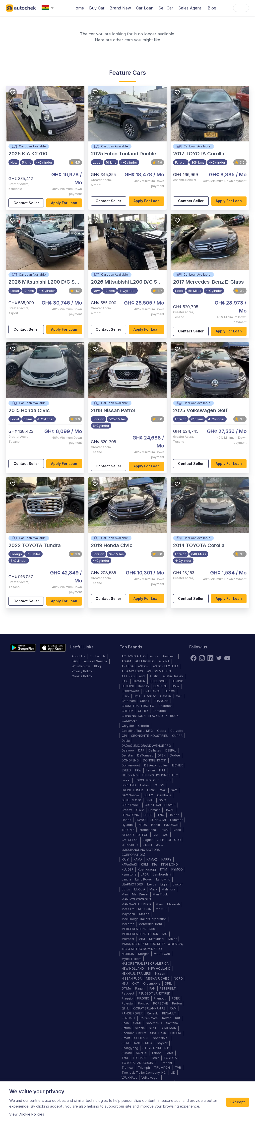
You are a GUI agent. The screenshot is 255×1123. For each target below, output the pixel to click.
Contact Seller (26, 203)
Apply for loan (64, 203)
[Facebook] (193, 658)
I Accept (237, 1102)
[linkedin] (210, 658)
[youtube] (227, 658)
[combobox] (48, 8)
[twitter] (219, 658)
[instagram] (202, 658)
